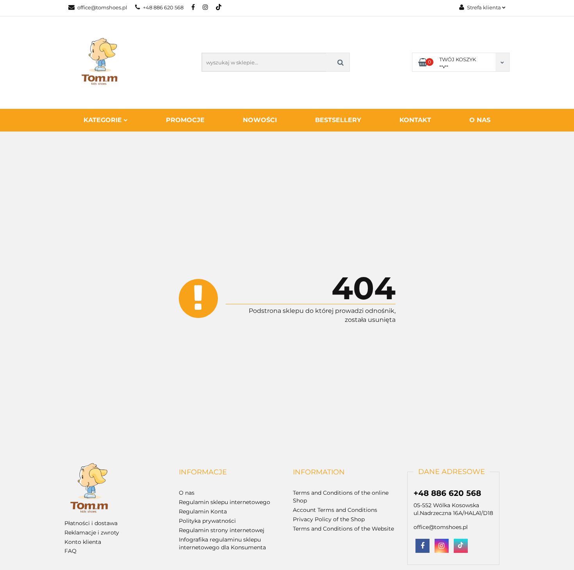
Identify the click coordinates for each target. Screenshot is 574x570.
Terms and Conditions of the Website (343, 528)
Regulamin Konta (203, 511)
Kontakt (415, 120)
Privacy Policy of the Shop (329, 519)
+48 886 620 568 (163, 7)
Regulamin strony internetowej (221, 530)
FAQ (70, 550)
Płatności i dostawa (91, 523)
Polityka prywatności (207, 520)
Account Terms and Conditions (335, 509)
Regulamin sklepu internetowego (224, 502)
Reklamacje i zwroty (91, 532)
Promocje (185, 120)
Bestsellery (338, 120)
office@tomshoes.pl (102, 7)
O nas (479, 120)
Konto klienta (82, 541)
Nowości (260, 120)
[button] (203, 472)
